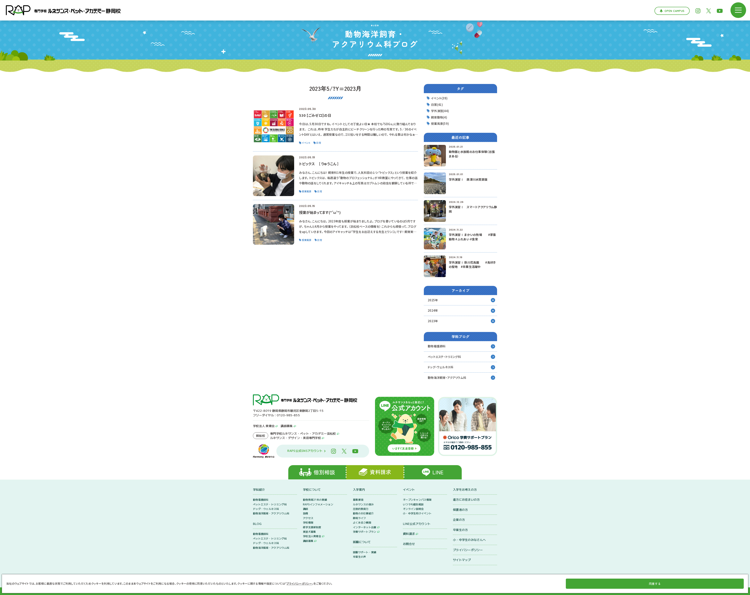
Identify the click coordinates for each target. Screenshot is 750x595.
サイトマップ (462, 560)
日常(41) (437, 105)
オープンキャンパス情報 (417, 499)
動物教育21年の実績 (315, 499)
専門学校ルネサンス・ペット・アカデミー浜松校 (303, 433)
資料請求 (409, 534)
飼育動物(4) (439, 117)
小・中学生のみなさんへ (469, 540)
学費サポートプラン (364, 531)
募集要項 (358, 499)
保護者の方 (460, 510)
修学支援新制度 (312, 527)
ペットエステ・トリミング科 (444, 357)
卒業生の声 (359, 556)
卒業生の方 (460, 530)
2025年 (433, 300)
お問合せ (409, 544)
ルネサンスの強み (363, 504)
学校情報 (308, 522)
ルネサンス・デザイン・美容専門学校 (295, 438)
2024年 (433, 310)
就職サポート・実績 (364, 552)
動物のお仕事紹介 (363, 513)
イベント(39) (439, 98)
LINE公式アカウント (416, 524)
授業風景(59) (440, 123)
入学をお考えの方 (465, 489)
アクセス (308, 518)
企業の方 (459, 519)
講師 (305, 509)
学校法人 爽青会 (264, 426)
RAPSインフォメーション (318, 504)
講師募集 (287, 426)
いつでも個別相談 (413, 504)
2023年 (433, 321)
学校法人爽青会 (312, 536)
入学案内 (359, 489)
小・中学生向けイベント (417, 513)
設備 (305, 513)
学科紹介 (259, 489)
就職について (362, 542)
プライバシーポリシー (468, 550)
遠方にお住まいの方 (466, 499)
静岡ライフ (359, 518)
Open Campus (674, 11)
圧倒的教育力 (361, 509)
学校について (312, 489)
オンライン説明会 (413, 509)
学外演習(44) (440, 111)
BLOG (257, 524)
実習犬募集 (309, 531)
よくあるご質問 (362, 522)
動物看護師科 (437, 346)
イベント (409, 489)
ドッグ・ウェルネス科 (440, 367)
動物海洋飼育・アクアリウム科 (447, 378)
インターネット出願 (364, 527)
